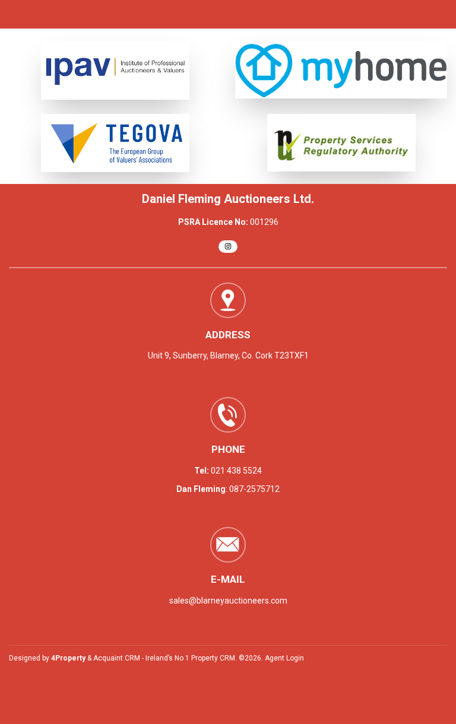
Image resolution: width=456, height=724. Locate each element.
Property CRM (213, 658)
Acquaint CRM (116, 658)
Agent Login (284, 658)
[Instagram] (228, 246)
